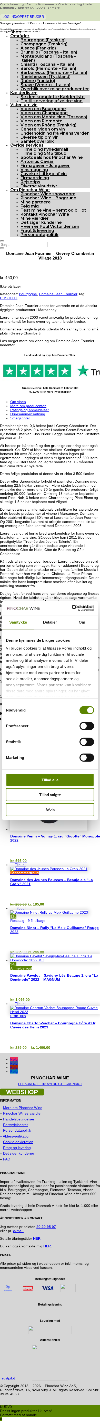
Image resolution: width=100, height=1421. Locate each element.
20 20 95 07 (46, 1227)
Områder (19, 35)
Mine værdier (35, 218)
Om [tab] (82, 622)
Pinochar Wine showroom (48, 193)
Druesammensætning (27, 414)
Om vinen (18, 402)
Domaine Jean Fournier (58, 294)
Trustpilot (7, 1378)
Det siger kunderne (41, 222)
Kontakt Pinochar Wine (45, 214)
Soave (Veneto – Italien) (45, 84)
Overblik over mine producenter (55, 88)
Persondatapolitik (39, 234)
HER (47, 1246)
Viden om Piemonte (42, 121)
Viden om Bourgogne (43, 108)
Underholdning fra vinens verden (55, 133)
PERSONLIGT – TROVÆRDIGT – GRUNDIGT (50, 1084)
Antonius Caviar (37, 161)
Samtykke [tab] (18, 622)
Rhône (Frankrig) (38, 80)
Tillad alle (50, 780)
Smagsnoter (20, 418)
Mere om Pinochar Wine (22, 1108)
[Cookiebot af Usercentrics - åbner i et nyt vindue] (72, 608)
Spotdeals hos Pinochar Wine (52, 157)
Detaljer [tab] (50, 622)
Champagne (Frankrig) (44, 44)
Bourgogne (28, 294)
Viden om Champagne (44, 112)
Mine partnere (36, 202)
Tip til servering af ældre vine (52, 100)
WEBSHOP (22, 1092)
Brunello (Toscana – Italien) (49, 52)
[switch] (86, 726)
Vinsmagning (34, 169)
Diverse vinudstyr (39, 186)
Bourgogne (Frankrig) (43, 39)
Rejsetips (30, 181)
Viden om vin (23, 104)
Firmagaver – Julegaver (45, 165)
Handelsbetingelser (18, 1119)
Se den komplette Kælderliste (53, 96)
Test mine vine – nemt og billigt (53, 210)
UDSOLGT (8, 298)
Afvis (50, 809)
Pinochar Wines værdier (22, 1113)
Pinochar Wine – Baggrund (48, 198)
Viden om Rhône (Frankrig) (48, 125)
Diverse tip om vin (39, 137)
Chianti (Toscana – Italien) (47, 64)
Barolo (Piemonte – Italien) (48, 68)
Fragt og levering (17, 1148)
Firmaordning (35, 177)
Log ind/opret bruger (23, 17)
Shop (15, 32)
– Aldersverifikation (15, 1136)
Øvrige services (27, 145)
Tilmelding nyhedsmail (44, 149)
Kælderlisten (23, 92)
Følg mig (30, 206)
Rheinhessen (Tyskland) (46, 76)
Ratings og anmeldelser (29, 410)
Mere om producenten (28, 406)
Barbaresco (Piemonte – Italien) (54, 72)
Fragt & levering (37, 230)
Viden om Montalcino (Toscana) (54, 116)
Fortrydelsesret (15, 1125)
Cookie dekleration (18, 1142)
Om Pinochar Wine (30, 189)
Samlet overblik (37, 141)
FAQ (6, 1159)
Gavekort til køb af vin (44, 173)
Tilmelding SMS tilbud (43, 153)
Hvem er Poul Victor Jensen (50, 226)
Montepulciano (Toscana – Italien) (48, 58)
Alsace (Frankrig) (38, 48)
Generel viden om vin (43, 129)
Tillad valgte (50, 795)
